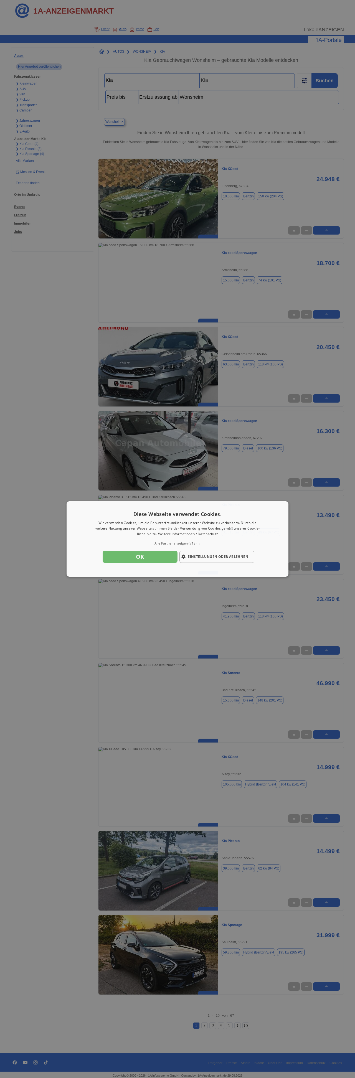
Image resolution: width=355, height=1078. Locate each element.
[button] (177, 543)
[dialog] (177, 539)
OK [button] (140, 556)
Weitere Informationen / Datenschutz (188, 534)
